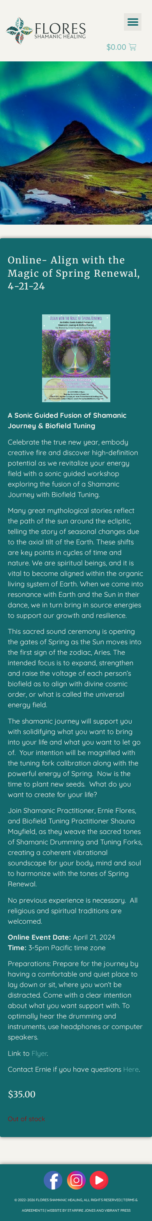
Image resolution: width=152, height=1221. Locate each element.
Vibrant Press (117, 1210)
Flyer (39, 1053)
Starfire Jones (81, 1210)
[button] (132, 22)
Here (131, 1069)
